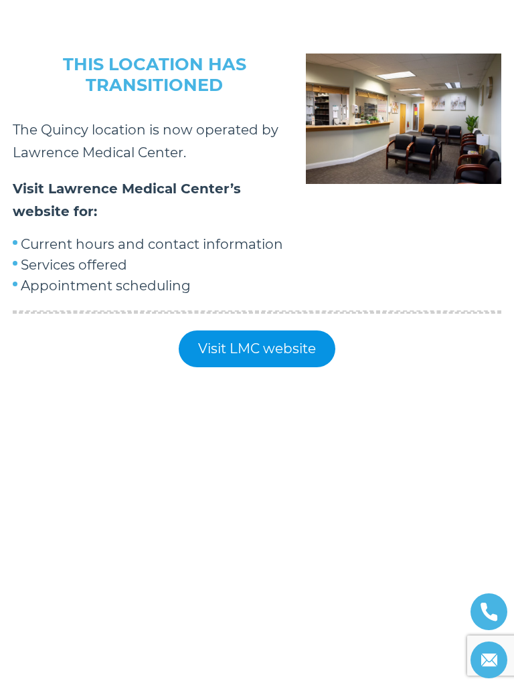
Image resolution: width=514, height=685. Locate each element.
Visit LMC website (257, 348)
